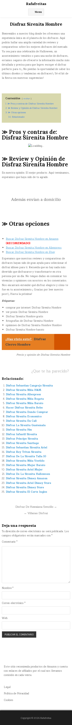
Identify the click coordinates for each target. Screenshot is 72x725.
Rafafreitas (36, 3)
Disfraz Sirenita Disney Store (25, 487)
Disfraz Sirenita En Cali (21, 421)
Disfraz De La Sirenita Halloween (28, 474)
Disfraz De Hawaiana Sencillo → (36, 507)
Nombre (7, 588)
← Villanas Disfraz (36, 513)
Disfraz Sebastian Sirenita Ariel (26, 447)
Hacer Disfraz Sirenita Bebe (24, 407)
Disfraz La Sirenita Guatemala (26, 425)
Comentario (9, 542)
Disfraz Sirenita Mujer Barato (25, 465)
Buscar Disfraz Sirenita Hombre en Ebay (30, 252)
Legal (7, 687)
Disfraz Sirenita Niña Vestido (25, 461)
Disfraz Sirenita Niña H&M (23, 390)
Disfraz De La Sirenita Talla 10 (26, 456)
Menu (38, 12)
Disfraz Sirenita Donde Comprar (27, 412)
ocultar (26, 98)
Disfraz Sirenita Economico (24, 416)
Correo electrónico (13, 603)
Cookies (8, 700)
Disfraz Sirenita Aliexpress (23, 394)
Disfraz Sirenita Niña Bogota (25, 399)
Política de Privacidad (16, 693)
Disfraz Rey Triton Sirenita (23, 452)
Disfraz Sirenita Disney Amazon (26, 478)
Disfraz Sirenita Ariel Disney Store (28, 483)
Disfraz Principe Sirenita (22, 439)
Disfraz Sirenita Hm (19, 430)
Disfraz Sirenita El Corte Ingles (26, 492)
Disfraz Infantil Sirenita (21, 434)
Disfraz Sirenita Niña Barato (24, 403)
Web (5, 618)
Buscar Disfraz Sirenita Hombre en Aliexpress (34, 248)
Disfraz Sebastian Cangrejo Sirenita (29, 385)
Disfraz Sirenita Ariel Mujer (24, 469)
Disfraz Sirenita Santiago (22, 443)
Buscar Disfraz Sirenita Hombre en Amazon (32, 239)
